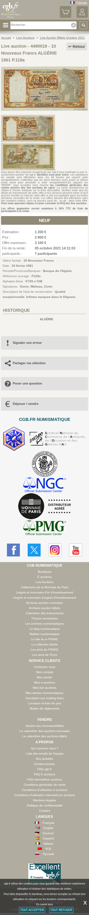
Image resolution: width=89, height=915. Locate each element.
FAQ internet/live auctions (44, 779)
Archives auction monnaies (44, 603)
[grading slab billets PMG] (44, 528)
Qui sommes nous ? (44, 748)
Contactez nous (44, 667)
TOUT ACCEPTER (32, 910)
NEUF (44, 220)
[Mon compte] (82, 16)
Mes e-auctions (44, 682)
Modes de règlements (44, 708)
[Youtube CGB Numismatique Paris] (75, 549)
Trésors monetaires (44, 618)
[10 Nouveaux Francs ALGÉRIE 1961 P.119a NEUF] (44, 110)
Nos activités (44, 758)
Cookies (44, 810)
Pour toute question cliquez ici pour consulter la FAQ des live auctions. (44, 203)
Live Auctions (45, 582)
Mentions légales (44, 800)
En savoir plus (44, 904)
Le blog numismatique (44, 628)
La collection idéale (45, 644)
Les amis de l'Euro (44, 654)
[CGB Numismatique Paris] (10, 18)
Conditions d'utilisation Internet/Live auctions (44, 795)
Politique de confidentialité (44, 805)
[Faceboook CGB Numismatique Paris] (13, 549)
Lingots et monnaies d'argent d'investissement (44, 597)
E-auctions (44, 577)
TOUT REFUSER (61, 910)
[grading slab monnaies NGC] (44, 485)
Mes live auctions (44, 687)
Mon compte (44, 672)
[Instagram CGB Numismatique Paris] (54, 549)
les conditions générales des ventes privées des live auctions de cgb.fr (44, 186)
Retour (79, 46)
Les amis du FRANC (45, 649)
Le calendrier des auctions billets (44, 736)
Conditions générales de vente (44, 784)
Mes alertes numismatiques (44, 693)
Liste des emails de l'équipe (45, 753)
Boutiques (44, 571)
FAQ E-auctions (44, 774)
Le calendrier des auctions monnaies (44, 731)
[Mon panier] (65, 16)
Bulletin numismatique (45, 634)
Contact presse (44, 764)
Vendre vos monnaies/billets (44, 725)
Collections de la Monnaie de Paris (44, 587)
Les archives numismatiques (44, 623)
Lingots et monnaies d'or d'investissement (44, 592)
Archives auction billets (44, 608)
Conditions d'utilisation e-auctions (44, 790)
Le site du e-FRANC (44, 639)
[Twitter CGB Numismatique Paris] (34, 549)
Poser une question (27, 383)
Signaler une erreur (27, 342)
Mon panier (44, 677)
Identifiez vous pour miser (53, 174)
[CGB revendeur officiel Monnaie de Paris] (44, 506)
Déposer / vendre (25, 404)
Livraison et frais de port (44, 703)
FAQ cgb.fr (44, 769)
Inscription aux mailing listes (44, 698)
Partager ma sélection (29, 363)
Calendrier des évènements (45, 613)
